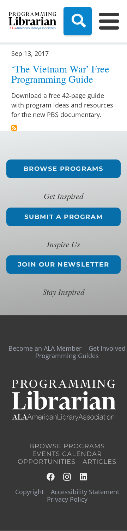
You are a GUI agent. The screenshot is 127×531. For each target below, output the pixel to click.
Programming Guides (67, 355)
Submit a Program (63, 217)
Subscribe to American (14, 128)
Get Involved (107, 348)
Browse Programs (64, 169)
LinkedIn (83, 477)
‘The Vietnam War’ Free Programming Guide (60, 73)
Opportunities (46, 462)
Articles (99, 462)
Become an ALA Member (44, 348)
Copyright (29, 492)
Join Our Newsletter (63, 264)
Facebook (51, 477)
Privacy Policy (67, 499)
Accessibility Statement (85, 492)
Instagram (67, 477)
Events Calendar (67, 454)
